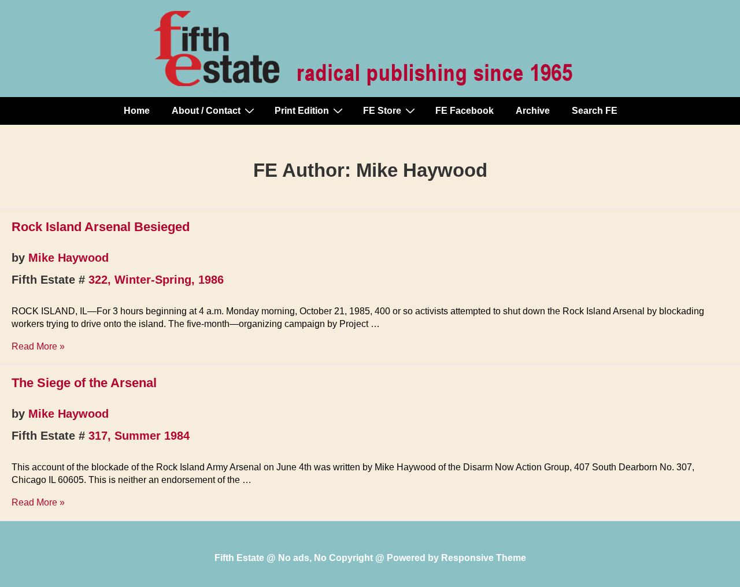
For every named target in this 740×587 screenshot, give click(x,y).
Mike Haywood (68, 257)
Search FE (594, 111)
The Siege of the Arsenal (84, 383)
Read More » (38, 346)
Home (137, 111)
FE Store (382, 111)
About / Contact (206, 111)
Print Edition (302, 111)
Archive (533, 111)
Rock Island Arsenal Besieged (101, 227)
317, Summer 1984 (139, 435)
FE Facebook (464, 111)
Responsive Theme (483, 558)
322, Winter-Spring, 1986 (156, 279)
